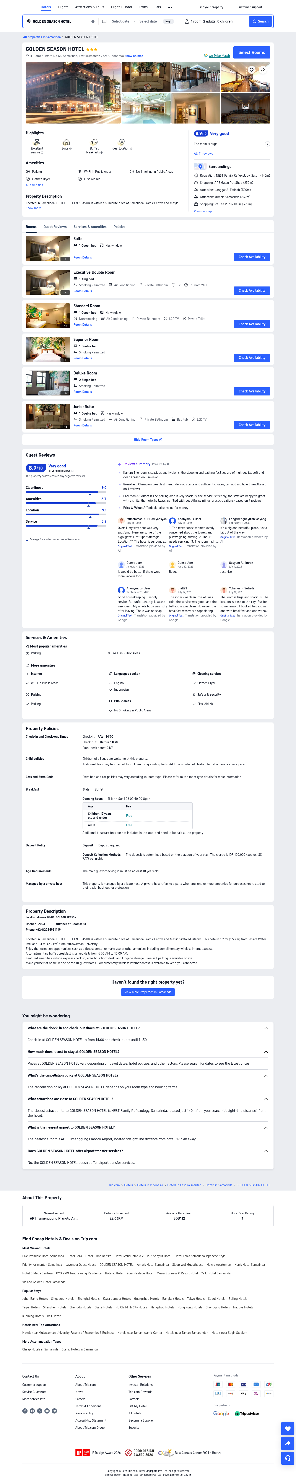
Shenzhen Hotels (54, 1307)
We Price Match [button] (219, 55)
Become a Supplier (141, 1420)
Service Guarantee (34, 1392)
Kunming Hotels (33, 1316)
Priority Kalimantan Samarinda (42, 1264)
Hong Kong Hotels (189, 1307)
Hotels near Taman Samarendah (187, 1332)
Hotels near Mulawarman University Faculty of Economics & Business (68, 1332)
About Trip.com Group (90, 1427)
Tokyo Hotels (196, 1298)
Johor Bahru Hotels (35, 1298)
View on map (203, 211)
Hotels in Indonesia (150, 1185)
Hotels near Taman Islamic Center (139, 1332)
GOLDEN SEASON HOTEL (55, 49)
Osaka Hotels (103, 1307)
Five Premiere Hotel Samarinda (43, 1256)
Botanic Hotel (114, 1273)
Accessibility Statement (90, 1420)
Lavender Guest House (80, 1264)
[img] (73, 93)
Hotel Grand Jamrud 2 (129, 1256)
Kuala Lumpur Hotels (117, 1298)
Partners (133, 1399)
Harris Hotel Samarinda (249, 1264)
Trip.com (114, 1185)
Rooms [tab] (31, 227)
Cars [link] (158, 7)
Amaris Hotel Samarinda (153, 1264)
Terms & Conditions (88, 1406)
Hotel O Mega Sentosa (37, 1273)
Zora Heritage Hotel (140, 1273)
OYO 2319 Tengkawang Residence (79, 1273)
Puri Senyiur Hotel (159, 1256)
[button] (170, 7)
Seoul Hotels (216, 1298)
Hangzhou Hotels (162, 1307)
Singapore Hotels (62, 1298)
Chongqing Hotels (218, 1307)
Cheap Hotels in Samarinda (40, 1349)
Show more (33, 208)
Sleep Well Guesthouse (187, 1264)
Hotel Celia (74, 1256)
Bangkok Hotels (173, 1298)
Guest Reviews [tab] (55, 227)
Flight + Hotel (121, 7)
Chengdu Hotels (80, 1307)
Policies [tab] (119, 227)
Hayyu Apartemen (219, 1264)
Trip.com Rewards (140, 1392)
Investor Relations (140, 1384)
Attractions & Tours (89, 7)
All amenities (34, 185)
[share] (287, 1443)
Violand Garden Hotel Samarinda (43, 1282)
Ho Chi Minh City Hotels (131, 1307)
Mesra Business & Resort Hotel (177, 1273)
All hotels (134, 1413)
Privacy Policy (84, 1413)
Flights (63, 7)
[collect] (287, 1428)
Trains (143, 7)
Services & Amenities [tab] (90, 227)
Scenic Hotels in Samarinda (80, 1349)
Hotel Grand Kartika (98, 1256)
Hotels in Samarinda (219, 1185)
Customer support (34, 1384)
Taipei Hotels (31, 1307)
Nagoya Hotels (243, 1307)
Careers (80, 1399)
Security (133, 1427)
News (79, 1392)
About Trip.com (85, 1384)
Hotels (46, 7)
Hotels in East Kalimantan (184, 1185)
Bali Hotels (54, 1316)
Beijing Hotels (238, 1298)
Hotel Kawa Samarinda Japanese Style (200, 1256)
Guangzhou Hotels (146, 1298)
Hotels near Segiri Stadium (229, 1332)
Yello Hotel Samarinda (216, 1273)
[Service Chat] (287, 1458)
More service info (33, 1399)
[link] (211, 7)
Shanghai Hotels (88, 1298)
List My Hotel (137, 1406)
